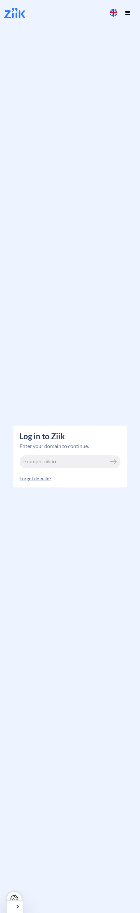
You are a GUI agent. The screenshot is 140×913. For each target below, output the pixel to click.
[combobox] (15, 906)
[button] (114, 13)
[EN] (15, 907)
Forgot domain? (35, 478)
